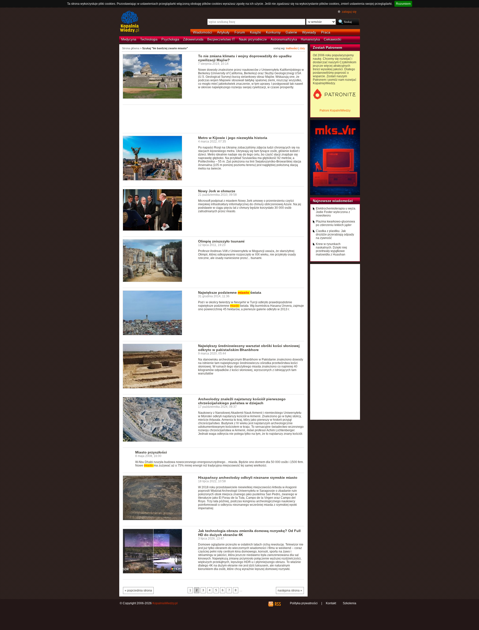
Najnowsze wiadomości (333, 201)
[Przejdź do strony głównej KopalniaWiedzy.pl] (129, 22)
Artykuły (223, 32)
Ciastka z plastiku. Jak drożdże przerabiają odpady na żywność (335, 234)
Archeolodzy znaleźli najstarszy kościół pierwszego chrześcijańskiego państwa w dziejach (242, 401)
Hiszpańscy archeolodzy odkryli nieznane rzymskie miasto (247, 478)
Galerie (291, 32)
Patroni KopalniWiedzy (335, 110)
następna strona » (290, 590)
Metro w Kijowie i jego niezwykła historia (232, 138)
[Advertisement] (213, 118)
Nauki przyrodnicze (253, 39)
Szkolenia (349, 603)
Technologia (148, 39)
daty (302, 48)
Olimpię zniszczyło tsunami (221, 241)
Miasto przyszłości (151, 452)
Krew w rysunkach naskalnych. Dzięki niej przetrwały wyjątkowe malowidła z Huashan (331, 249)
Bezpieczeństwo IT (221, 39)
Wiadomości (202, 32)
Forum (240, 32)
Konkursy (273, 32)
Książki (255, 32)
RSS (277, 604)
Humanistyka (310, 39)
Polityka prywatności (304, 603)
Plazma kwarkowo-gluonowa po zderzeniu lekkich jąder (335, 223)
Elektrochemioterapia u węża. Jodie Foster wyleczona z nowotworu (336, 212)
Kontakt (331, 603)
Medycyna (128, 39)
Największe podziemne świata (229, 292)
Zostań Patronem (327, 48)
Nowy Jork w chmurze (216, 191)
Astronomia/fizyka (284, 39)
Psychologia (170, 39)
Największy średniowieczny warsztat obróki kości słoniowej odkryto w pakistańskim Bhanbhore (249, 348)
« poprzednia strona (138, 590)
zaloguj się (349, 12)
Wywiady (309, 32)
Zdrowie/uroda (193, 39)
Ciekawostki (332, 39)
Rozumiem (403, 4)
